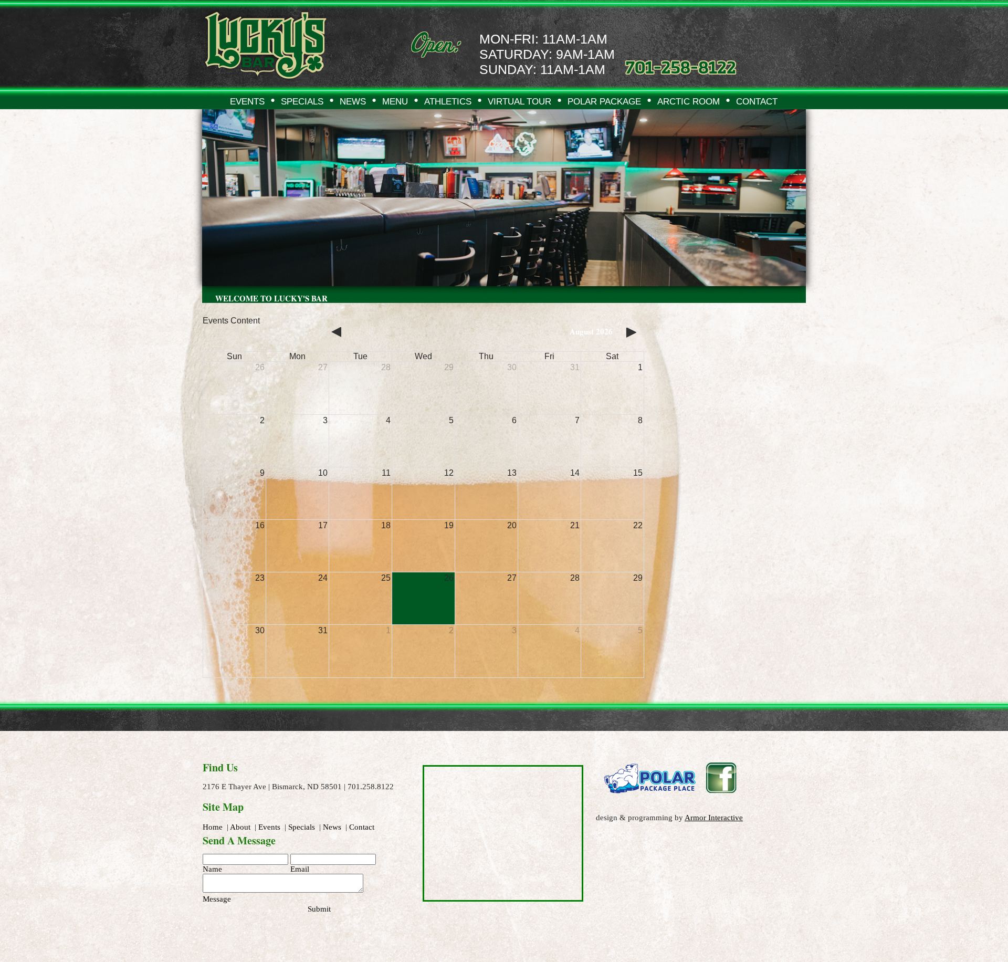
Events (269, 827)
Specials (301, 827)
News (332, 827)
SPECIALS (302, 102)
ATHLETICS (447, 102)
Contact (361, 827)
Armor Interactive (714, 817)
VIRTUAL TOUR (519, 102)
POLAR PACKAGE (604, 102)
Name (212, 869)
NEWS (353, 102)
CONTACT (757, 102)
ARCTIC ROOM (688, 102)
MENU (395, 102)
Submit (319, 909)
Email (299, 869)
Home (213, 827)
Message (217, 899)
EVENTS (247, 102)
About (240, 827)
